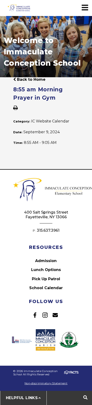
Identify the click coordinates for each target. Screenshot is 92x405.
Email (55, 315)
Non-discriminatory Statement (46, 383)
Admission (46, 261)
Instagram (45, 315)
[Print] (15, 108)
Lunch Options (46, 269)
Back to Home (31, 79)
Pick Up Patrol (46, 279)
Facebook (34, 315)
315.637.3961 (48, 230)
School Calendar (46, 288)
